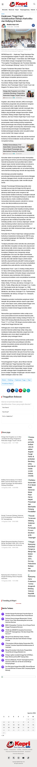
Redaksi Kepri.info (13, 25)
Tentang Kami (12, 749)
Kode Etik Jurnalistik (27, 749)
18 (8, 727)
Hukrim (33, 10)
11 (8, 725)
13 (18, 725)
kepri (29, 380)
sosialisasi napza (7, 384)
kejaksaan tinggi (20, 380)
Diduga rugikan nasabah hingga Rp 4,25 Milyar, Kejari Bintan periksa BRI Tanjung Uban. (19, 656)
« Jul (2, 735)
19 (13, 727)
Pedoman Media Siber (18, 753)
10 (3, 725)
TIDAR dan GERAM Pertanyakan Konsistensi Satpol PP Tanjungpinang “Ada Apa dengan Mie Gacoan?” (19, 632)
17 (3, 727)
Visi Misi (19, 749)
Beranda (4, 10)
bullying (10, 380)
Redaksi (6, 749)
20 (18, 727)
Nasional (11, 10)
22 (28, 727)
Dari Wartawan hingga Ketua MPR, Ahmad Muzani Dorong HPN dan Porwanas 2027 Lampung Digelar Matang (20, 668)
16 (33, 725)
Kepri (17, 10)
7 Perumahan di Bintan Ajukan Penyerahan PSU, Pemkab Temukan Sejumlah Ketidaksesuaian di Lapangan (19, 645)
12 (13, 725)
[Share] (33, 25)
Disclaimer (27, 751)
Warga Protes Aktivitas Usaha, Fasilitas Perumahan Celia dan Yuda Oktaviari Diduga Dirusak (18, 638)
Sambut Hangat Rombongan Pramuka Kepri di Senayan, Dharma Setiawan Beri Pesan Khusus (19, 614)
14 (23, 725)
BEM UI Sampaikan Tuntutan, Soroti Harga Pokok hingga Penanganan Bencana (20, 626)
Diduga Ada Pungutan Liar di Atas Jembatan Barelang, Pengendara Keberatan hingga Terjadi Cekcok (14, 93)
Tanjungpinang (24, 10)
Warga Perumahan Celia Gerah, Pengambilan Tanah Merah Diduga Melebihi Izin (18, 651)
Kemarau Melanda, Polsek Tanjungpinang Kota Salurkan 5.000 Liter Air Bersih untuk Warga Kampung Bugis (19, 662)
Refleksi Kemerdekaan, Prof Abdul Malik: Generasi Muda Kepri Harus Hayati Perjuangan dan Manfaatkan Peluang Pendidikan (14, 148)
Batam (4, 380)
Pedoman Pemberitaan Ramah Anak (15, 751)
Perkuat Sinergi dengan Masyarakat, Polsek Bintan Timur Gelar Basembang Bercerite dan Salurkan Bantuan (19, 620)
